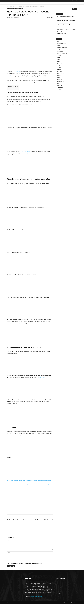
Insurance (59, 67)
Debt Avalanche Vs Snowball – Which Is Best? (66, 29)
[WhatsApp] (17, 20)
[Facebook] (69, 1)
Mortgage (59, 75)
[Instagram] (71, 1)
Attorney (58, 45)
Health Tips (59, 63)
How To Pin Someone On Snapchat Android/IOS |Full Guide (28, 484)
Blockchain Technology (62, 47)
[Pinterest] (14, 20)
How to (21, 8)
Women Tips (59, 89)
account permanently (26, 151)
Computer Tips (60, 51)
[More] (20, 20)
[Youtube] (76, 1)
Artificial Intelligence (61, 43)
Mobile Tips (59, 71)
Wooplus (18, 71)
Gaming (58, 61)
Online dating (10, 75)
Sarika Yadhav (10, 17)
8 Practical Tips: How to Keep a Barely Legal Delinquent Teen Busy (66, 32)
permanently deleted (15, 323)
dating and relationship (62, 53)
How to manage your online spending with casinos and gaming (65, 17)
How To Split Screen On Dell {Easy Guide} (44, 519)
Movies (58, 77)
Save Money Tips (60, 79)
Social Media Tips (21, 6)
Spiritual (58, 83)
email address (42, 377)
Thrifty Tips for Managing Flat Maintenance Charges (66, 25)
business (59, 49)
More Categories (13, 6)
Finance (58, 59)
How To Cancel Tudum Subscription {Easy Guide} (17, 519)
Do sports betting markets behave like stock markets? (66, 21)
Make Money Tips (60, 69)
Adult (58, 41)
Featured (59, 57)
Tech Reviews (59, 85)
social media (29, 153)
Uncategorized (60, 87)
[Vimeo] (74, 1)
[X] (72, 1)
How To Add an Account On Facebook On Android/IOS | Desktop (29, 480)
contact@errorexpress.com (36, 596)
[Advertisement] (30, 61)
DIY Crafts (59, 55)
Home (8, 6)
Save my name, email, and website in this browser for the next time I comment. (25, 563)
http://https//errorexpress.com (21, 527)
